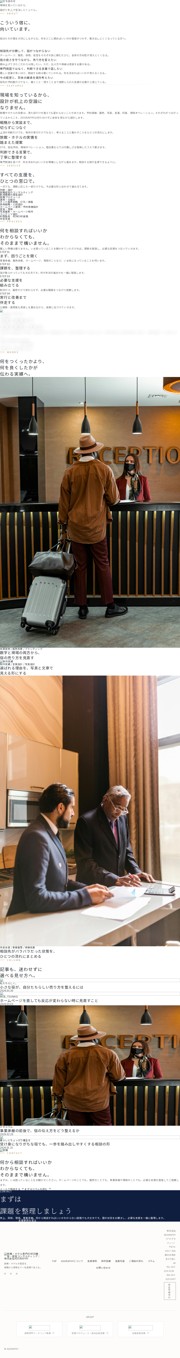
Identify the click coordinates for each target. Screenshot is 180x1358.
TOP (55, 6)
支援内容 (130, 6)
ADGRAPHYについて (76, 6)
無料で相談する (9, 1220)
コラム (165, 6)
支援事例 (99, 6)
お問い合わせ (103, 1267)
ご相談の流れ (148, 6)
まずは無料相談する (154, 13)
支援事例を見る (27, 1220)
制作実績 (115, 6)
